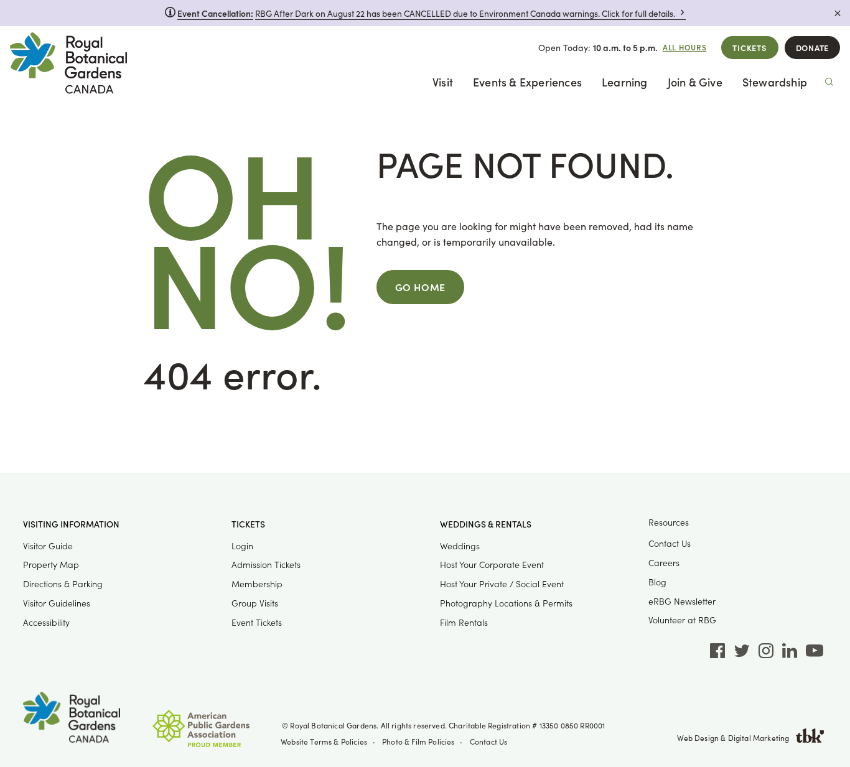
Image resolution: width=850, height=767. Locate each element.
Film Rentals (464, 622)
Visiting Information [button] (71, 524)
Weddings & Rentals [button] (485, 524)
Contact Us (669, 543)
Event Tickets (256, 622)
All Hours (685, 47)
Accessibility (46, 622)
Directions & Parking (63, 584)
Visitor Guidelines (56, 603)
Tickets (749, 47)
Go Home (420, 287)
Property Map (51, 564)
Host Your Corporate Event (492, 564)
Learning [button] (625, 82)
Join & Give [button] (695, 82)
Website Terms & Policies (324, 741)
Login (242, 546)
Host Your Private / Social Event (502, 584)
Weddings (460, 546)
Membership (257, 584)
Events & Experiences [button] (527, 82)
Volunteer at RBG (682, 620)
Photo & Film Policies (418, 741)
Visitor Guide (48, 546)
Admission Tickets (266, 564)
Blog (657, 582)
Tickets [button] (248, 524)
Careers (664, 563)
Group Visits (254, 603)
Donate (812, 47)
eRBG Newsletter (682, 601)
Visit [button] (442, 82)
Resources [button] (668, 522)
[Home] (68, 65)
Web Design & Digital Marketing (733, 738)
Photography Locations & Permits (506, 603)
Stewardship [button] (774, 82)
